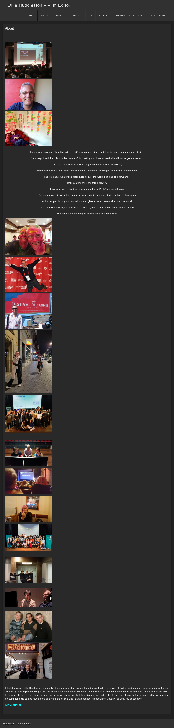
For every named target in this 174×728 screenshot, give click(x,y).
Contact (77, 15)
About (44, 15)
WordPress (8, 723)
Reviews (104, 15)
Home (31, 15)
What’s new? (158, 15)
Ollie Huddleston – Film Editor (39, 5)
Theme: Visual (23, 723)
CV (90, 15)
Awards (60, 15)
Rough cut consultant (130, 15)
